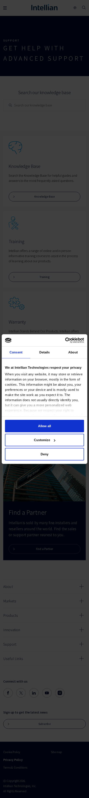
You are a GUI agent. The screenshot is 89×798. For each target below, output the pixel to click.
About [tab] (73, 352)
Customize (42, 440)
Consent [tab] (16, 352)
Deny (44, 454)
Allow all (44, 426)
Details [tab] (44, 352)
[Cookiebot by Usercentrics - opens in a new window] (65, 340)
